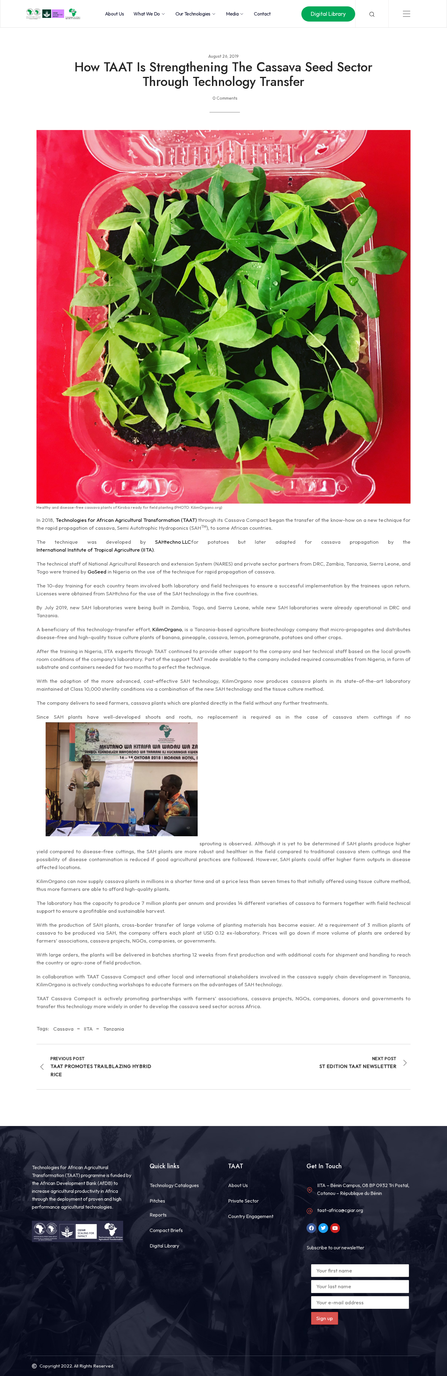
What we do (146, 14)
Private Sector (243, 1201)
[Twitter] (323, 1228)
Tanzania (113, 1028)
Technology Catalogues (174, 1185)
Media (232, 14)
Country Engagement (250, 1216)
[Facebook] (311, 1228)
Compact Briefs (166, 1230)
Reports (158, 1215)
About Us (114, 14)
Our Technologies (192, 14)
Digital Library (164, 1246)
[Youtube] (335, 1228)
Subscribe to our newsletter (335, 1247)
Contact (262, 14)
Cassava (63, 1028)
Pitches (157, 1201)
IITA (88, 1028)
